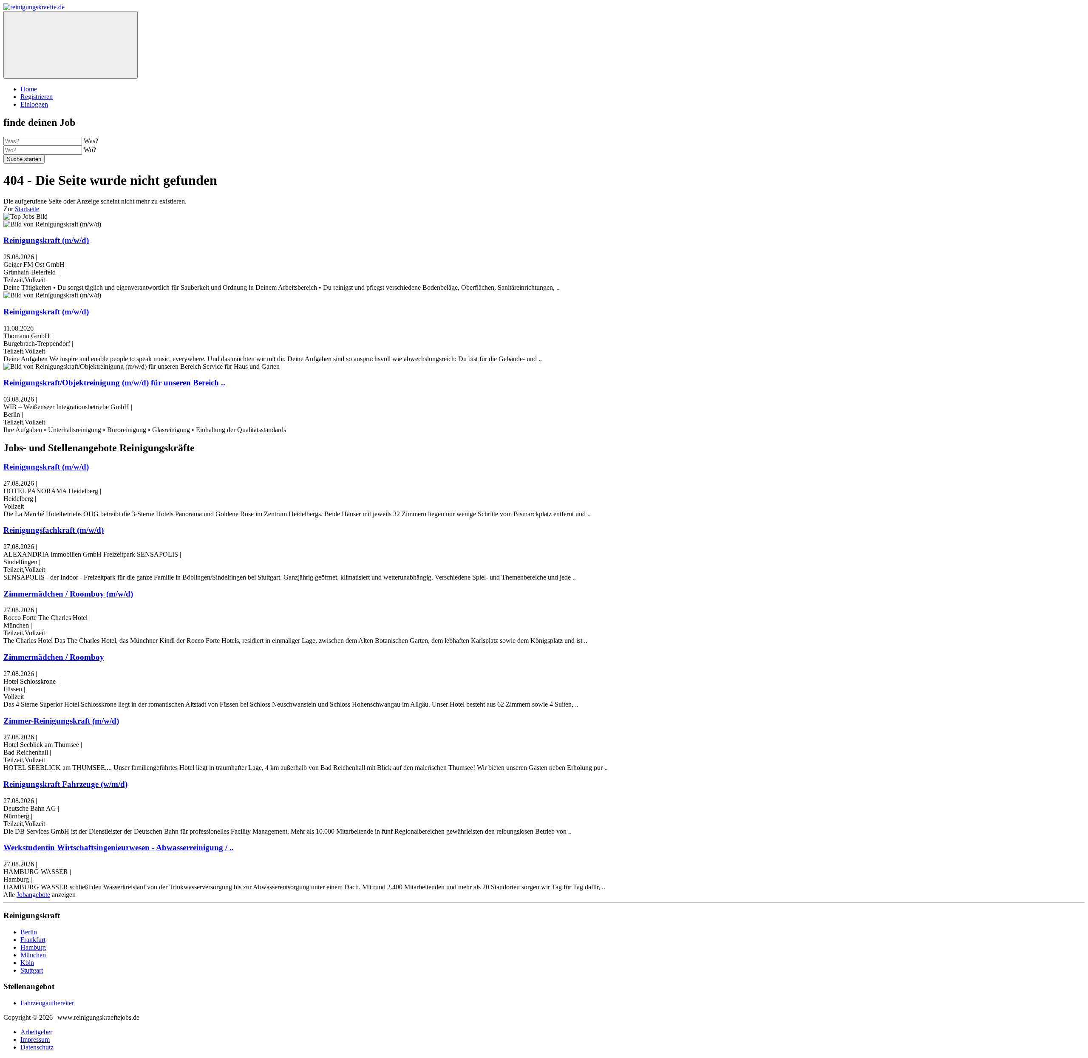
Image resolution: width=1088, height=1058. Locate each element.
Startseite (27, 208)
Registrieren (36, 96)
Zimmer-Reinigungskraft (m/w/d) (61, 720)
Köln (27, 962)
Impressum (35, 1039)
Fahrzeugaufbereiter (47, 1003)
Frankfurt (32, 939)
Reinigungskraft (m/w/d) (46, 240)
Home (28, 89)
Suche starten (24, 159)
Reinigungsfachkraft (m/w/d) (53, 530)
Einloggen (34, 104)
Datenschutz (37, 1047)
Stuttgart (31, 970)
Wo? (90, 149)
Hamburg (33, 947)
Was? (91, 140)
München (33, 955)
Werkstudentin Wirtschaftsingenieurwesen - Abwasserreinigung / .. (118, 847)
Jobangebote (33, 894)
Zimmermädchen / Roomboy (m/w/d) (68, 593)
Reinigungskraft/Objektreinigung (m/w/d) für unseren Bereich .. (114, 382)
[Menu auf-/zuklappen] (70, 45)
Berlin (28, 932)
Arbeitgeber (36, 1031)
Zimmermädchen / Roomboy (53, 657)
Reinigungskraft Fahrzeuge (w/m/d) (65, 784)
